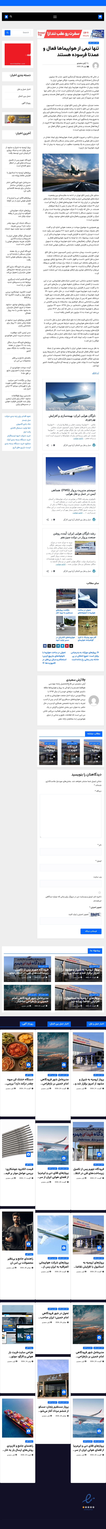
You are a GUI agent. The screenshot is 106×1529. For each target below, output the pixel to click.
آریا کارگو (95, 373)
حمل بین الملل (24, 96)
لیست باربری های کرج (22, 447)
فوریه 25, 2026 (26, 1455)
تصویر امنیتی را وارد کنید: (78, 914)
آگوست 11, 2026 (25, 1178)
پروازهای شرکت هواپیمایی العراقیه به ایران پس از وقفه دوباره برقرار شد (19, 213)
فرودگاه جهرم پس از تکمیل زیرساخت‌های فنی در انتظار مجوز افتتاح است (20, 163)
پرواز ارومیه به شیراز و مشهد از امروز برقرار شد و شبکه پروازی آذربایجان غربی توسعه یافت (18, 150)
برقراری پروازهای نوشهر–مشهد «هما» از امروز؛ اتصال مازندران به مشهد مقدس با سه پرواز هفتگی (18, 309)
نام (99, 845)
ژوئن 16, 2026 (26, 1361)
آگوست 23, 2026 (40, 1006)
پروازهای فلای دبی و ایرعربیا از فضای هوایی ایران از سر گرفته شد (19, 200)
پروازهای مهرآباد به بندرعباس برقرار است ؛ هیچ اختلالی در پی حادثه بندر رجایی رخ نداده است (85, 656)
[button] (11, 16)
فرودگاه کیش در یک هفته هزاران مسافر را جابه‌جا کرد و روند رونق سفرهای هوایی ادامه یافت (18, 256)
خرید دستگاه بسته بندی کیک (19, 439)
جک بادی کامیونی (23, 424)
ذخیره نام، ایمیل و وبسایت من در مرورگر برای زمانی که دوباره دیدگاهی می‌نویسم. (73, 898)
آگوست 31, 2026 (91, 977)
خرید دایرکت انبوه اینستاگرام (19, 436)
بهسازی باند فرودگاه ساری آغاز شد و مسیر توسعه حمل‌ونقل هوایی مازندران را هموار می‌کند (18, 269)
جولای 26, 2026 (61, 1322)
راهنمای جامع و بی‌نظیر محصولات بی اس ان (21, 359)
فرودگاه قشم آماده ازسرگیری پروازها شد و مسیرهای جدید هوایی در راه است (19, 282)
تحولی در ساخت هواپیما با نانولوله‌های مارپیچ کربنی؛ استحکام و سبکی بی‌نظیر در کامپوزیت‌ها (54, 658)
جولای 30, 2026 (25, 1268)
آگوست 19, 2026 (25, 1088)
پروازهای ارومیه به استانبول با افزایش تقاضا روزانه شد (19, 174)
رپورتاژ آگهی (26, 103)
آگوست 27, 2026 (40, 977)
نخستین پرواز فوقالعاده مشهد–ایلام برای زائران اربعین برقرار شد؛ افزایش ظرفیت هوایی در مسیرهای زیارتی (18, 400)
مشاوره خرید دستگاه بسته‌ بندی (18, 443)
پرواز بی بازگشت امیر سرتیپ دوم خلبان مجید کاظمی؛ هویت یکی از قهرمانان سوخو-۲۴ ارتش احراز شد (18, 385)
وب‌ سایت (97, 877)
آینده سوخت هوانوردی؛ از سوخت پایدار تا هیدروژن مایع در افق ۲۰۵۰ (19, 370)
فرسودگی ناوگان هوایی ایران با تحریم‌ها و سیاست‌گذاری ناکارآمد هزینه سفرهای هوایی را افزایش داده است (18, 240)
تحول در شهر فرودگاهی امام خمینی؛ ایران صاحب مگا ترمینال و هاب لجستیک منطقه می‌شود (53, 1319)
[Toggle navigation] (55, 17)
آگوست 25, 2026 (91, 1006)
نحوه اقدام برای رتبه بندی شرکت (18, 416)
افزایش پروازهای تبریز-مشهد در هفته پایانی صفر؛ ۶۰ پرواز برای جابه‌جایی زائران (18, 323)
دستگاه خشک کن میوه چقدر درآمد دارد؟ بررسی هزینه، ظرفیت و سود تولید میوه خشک (18, 226)
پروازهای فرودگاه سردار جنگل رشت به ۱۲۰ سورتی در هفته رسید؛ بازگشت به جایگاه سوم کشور (19, 347)
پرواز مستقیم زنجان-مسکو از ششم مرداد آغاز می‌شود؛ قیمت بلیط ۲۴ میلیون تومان (53, 1413)
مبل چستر (26, 420)
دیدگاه (98, 791)
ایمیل (98, 861)
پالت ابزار (27, 432)
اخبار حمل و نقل (93, 43)
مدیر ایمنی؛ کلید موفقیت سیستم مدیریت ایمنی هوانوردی (18, 334)
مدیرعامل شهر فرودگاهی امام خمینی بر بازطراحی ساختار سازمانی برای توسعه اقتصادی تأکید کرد (19, 187)
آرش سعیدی (81, 63)
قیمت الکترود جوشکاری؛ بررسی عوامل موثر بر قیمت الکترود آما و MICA (18, 294)
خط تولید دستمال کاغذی (20, 428)
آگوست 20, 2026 (95, 1455)
